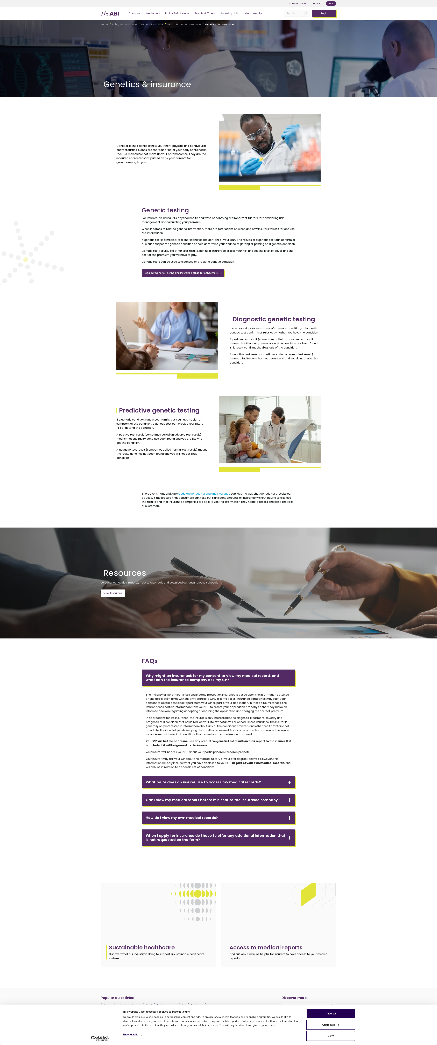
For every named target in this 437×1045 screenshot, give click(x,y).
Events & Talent (205, 13)
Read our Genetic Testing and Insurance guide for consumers (181, 273)
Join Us (331, 3)
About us (134, 13)
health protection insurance (184, 24)
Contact (316, 3)
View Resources (112, 593)
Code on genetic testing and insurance (204, 494)
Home (104, 24)
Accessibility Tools (297, 3)
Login (324, 13)
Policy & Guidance (177, 13)
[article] (158, 925)
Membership (253, 13)
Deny (331, 1035)
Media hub (153, 13)
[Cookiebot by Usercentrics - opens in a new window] (100, 1038)
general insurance (152, 24)
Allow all (331, 1013)
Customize (328, 1024)
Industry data (230, 13)
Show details (130, 1034)
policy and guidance (124, 24)
